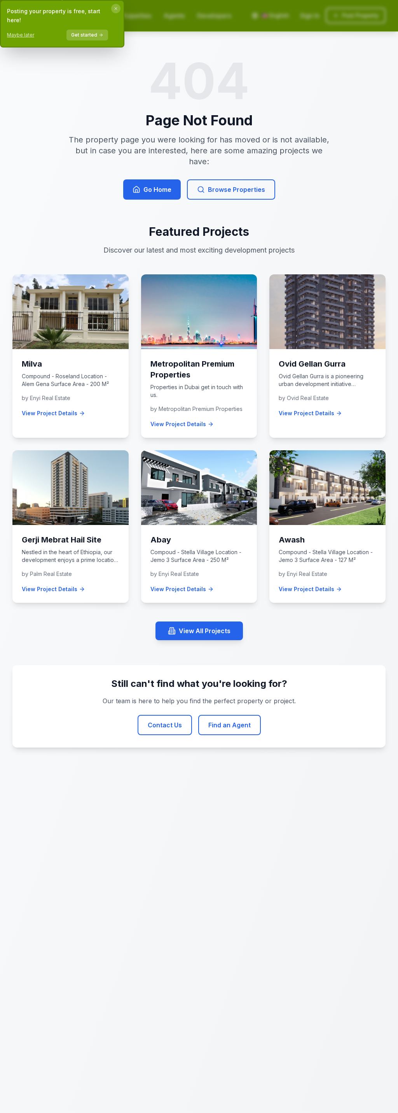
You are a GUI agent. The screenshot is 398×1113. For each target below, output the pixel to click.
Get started (84, 35)
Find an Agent (229, 725)
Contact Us (165, 725)
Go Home (157, 189)
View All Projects (204, 631)
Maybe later (20, 35)
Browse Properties (236, 189)
